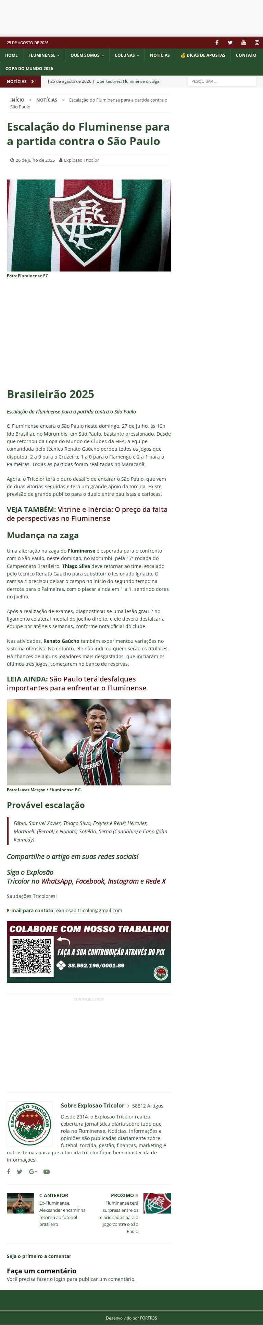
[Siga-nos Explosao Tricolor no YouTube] (44, 1171)
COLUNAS (125, 55)
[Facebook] (217, 43)
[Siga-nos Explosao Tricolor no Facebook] (8, 1171)
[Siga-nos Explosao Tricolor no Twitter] (17, 1171)
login (59, 1279)
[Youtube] (244, 43)
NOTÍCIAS (160, 55)
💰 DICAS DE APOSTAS (202, 55)
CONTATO (246, 55)
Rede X (155, 881)
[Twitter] (230, 43)
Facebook (90, 881)
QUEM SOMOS (85, 55)
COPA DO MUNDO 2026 (29, 68)
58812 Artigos (147, 1105)
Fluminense (41, 55)
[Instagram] (257, 43)
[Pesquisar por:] (222, 81)
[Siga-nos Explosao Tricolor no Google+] (30, 1171)
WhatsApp (56, 881)
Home (11, 55)
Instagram (123, 881)
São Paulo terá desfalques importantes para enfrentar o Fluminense (77, 683)
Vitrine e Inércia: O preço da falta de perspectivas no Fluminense (87, 514)
